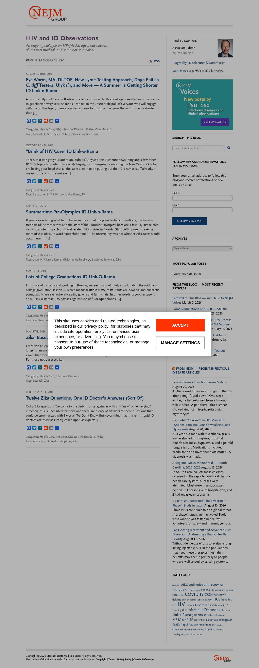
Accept (180, 325)
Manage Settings (180, 343)
